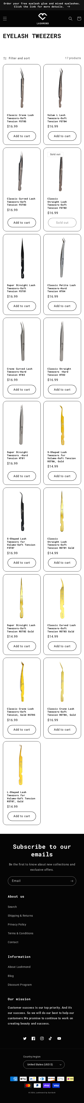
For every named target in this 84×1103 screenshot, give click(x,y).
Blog (11, 975)
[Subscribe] (71, 881)
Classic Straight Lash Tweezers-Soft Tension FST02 (57, 203)
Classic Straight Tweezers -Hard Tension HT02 (59, 371)
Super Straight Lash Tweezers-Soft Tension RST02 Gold (21, 628)
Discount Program (20, 984)
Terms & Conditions (20, 933)
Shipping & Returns (20, 915)
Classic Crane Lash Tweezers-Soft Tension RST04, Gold (61, 711)
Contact (13, 942)
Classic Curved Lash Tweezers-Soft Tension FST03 (21, 201)
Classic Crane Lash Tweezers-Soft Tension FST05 (20, 118)
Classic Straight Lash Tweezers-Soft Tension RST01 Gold (60, 543)
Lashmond (40, 1093)
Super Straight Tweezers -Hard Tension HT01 (17, 455)
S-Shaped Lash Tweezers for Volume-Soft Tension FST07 (21, 543)
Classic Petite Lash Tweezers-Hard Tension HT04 (61, 288)
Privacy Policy (17, 924)
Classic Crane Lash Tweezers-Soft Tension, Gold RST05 (21, 711)
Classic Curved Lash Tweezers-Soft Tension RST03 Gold (61, 628)
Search (12, 906)
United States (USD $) (40, 1064)
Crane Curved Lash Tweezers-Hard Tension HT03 (19, 371)
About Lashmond (19, 966)
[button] (5, 18)
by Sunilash (51, 1093)
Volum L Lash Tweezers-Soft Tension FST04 (57, 118)
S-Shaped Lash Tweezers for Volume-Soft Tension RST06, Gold (61, 457)
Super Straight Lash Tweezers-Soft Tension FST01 (21, 288)
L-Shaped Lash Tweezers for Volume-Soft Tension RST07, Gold (21, 797)
